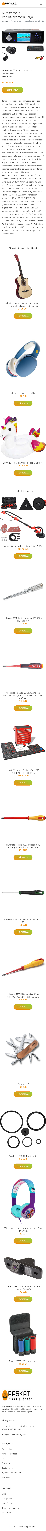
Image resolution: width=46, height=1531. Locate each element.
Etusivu (5, 21)
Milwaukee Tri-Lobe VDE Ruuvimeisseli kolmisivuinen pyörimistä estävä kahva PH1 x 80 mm (23, 695)
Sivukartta (6, 1512)
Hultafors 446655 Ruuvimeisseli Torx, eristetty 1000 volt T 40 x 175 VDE (23, 846)
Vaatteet (6, 1477)
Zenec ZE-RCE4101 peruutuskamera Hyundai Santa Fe (23, 1287)
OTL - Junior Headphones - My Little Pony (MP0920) (23, 1229)
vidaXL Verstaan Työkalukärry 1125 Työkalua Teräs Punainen (23, 771)
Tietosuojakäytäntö (10, 1508)
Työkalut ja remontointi (23, 70)
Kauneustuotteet (9, 1454)
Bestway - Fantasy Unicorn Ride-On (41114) (23, 463)
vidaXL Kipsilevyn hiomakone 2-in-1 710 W (23, 546)
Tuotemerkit (7, 1468)
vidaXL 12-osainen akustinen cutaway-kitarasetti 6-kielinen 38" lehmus (23, 304)
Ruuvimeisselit (8, 73)
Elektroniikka (7, 1449)
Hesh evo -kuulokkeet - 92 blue (23, 393)
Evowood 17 (23, 1084)
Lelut (4, 1458)
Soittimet (6, 1463)
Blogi (4, 1494)
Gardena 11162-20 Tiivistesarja (23, 1156)
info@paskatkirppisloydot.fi (14, 1434)
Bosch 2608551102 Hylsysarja (23, 1361)
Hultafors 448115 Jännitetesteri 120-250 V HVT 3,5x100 (23, 619)
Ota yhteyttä (7, 1498)
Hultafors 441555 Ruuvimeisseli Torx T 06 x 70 (23, 920)
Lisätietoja (12, 90)
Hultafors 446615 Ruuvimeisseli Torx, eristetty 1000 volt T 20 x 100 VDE (23, 995)
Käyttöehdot (7, 1503)
